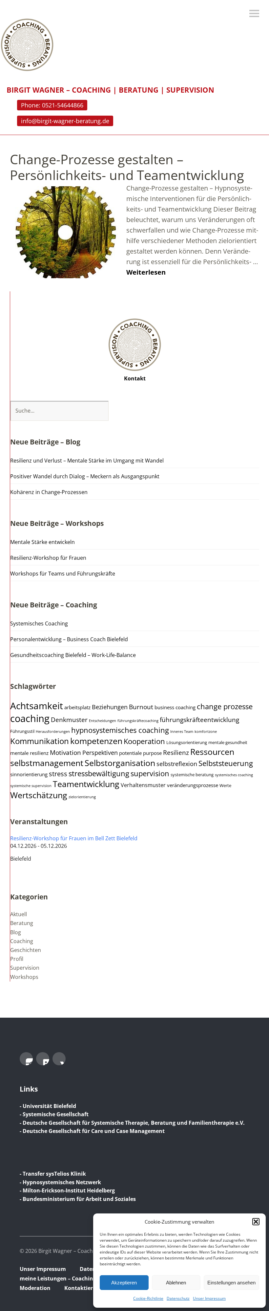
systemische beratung (192, 775)
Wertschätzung (38, 795)
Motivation (65, 752)
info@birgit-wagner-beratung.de (65, 121)
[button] (256, 1221)
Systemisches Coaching (39, 623)
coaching (30, 718)
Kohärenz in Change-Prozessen (49, 492)
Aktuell (18, 914)
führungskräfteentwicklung (199, 719)
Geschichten (25, 950)
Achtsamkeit (36, 705)
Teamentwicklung (86, 784)
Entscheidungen (102, 720)
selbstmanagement (46, 762)
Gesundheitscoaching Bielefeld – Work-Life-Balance (73, 655)
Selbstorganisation (120, 762)
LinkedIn (42, 1058)
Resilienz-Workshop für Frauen (48, 557)
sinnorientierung (29, 774)
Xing (59, 1058)
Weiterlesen (146, 272)
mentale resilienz (29, 753)
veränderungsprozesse (192, 785)
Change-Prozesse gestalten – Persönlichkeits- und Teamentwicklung (127, 167)
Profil (16, 958)
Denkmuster (69, 719)
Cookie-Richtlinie (148, 1298)
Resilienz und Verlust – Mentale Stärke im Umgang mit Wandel (87, 460)
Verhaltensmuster (143, 785)
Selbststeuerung (225, 763)
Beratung (21, 923)
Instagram (26, 1058)
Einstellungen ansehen (231, 1282)
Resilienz (176, 752)
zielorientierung (82, 797)
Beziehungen (110, 707)
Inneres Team (181, 731)
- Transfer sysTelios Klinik (53, 1173)
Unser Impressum (209, 1298)
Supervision (24, 967)
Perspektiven (100, 753)
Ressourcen (212, 751)
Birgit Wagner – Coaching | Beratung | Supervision (110, 90)
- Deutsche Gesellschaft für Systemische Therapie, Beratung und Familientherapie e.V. (132, 1122)
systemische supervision (31, 785)
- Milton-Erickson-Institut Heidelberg (67, 1190)
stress (58, 773)
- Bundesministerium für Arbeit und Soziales (78, 1199)
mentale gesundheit (227, 742)
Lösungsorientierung (186, 742)
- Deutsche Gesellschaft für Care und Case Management (92, 1131)
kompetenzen (96, 740)
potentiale (130, 753)
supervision (150, 773)
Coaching (21, 941)
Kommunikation (39, 741)
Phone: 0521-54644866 (52, 105)
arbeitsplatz (77, 707)
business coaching (175, 707)
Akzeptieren (124, 1282)
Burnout (141, 707)
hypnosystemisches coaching (120, 730)
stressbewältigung (99, 773)
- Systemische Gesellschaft (54, 1114)
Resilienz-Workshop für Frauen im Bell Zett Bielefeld (73, 838)
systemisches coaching (234, 775)
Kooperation (144, 741)
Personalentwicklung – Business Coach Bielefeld (69, 639)
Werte (225, 785)
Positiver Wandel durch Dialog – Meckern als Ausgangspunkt (84, 476)
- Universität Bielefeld (48, 1106)
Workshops (24, 977)
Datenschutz (178, 1298)
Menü (254, 13)
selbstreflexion (176, 764)
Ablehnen (176, 1282)
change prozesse (225, 706)
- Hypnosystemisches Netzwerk (60, 1182)
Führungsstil (22, 731)
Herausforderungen (53, 731)
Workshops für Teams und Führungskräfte (62, 573)
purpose (152, 753)
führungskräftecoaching (137, 720)
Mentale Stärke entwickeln (42, 542)
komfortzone (206, 731)
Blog (15, 932)
